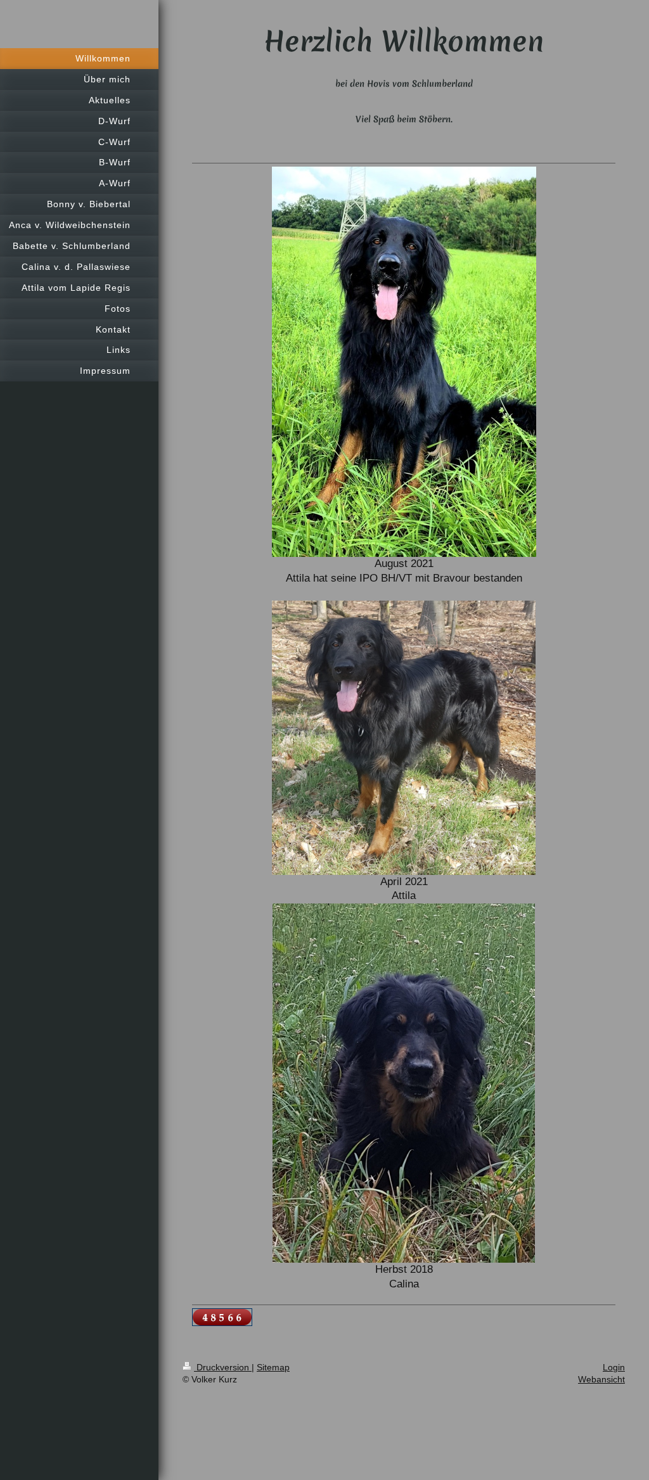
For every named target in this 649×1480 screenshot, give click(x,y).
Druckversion (223, 1367)
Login (614, 1367)
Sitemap (273, 1367)
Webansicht (601, 1379)
